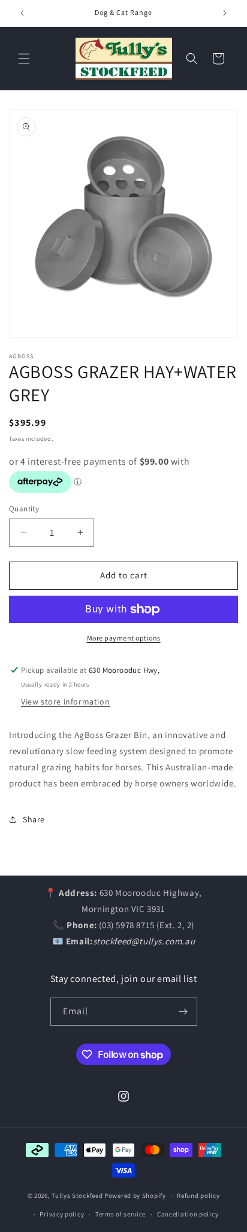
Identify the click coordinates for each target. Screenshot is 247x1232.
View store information (65, 701)
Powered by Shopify (135, 1195)
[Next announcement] (225, 13)
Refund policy (198, 1195)
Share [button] (34, 819)
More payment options (124, 637)
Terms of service (120, 1214)
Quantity (24, 509)
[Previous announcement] (22, 13)
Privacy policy (62, 1214)
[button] (24, 58)
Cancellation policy (187, 1214)
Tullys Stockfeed (77, 1195)
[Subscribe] (183, 1012)
